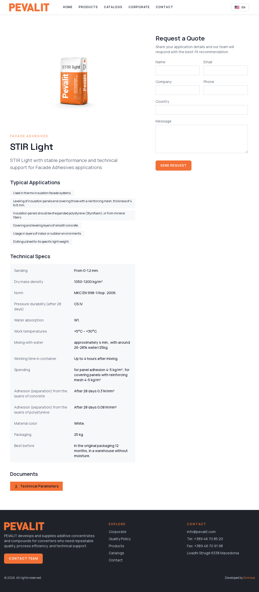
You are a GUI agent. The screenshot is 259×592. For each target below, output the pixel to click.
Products (88, 7)
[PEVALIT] (29, 7)
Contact (164, 7)
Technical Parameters (39, 486)
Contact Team (23, 558)
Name (160, 61)
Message (163, 121)
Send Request (173, 165)
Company (163, 81)
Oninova (249, 578)
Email (208, 61)
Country (162, 101)
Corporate (139, 7)
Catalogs (113, 7)
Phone (209, 81)
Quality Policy (120, 538)
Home (68, 7)
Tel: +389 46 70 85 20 (205, 538)
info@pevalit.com (201, 531)
